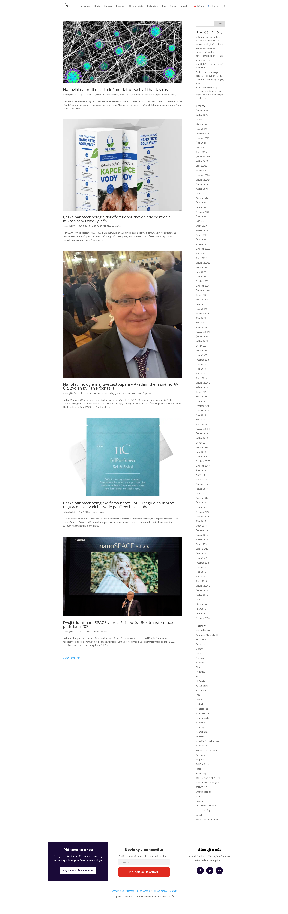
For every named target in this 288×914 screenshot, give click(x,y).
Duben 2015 (202, 599)
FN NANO (122, 393)
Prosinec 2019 (203, 359)
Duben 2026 (202, 119)
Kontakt (173, 890)
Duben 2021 (202, 295)
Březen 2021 (202, 299)
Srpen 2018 (201, 424)
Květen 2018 (202, 438)
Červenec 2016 (203, 530)
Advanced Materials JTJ (105, 393)
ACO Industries (203, 630)
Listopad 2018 (203, 410)
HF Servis (200, 681)
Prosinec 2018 (203, 405)
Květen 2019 (202, 387)
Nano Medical (111, 94)
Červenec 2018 (203, 428)
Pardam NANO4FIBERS (143, 94)
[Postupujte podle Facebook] (200, 870)
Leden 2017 (201, 507)
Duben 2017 (202, 493)
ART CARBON (99, 226)
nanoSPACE (125, 94)
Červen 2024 (202, 184)
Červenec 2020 (203, 332)
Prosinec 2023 (203, 212)
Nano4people (202, 718)
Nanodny (200, 722)
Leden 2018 (201, 456)
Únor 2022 (201, 271)
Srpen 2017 (201, 479)
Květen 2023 (202, 230)
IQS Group (201, 690)
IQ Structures (202, 685)
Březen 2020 (202, 350)
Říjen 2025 (201, 142)
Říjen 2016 (201, 521)
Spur (158, 94)
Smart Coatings (203, 791)
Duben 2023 (202, 235)
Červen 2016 (202, 535)
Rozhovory (201, 773)
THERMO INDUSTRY (206, 805)
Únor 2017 (201, 502)
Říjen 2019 (201, 368)
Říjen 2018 (201, 415)
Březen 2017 (202, 498)
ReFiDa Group (202, 764)
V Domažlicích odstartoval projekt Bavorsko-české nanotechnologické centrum (209, 41)
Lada (198, 694)
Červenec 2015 (203, 585)
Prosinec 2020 (203, 313)
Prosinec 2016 (203, 511)
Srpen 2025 (201, 152)
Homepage (84, 6)
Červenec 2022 (203, 262)
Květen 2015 (202, 595)
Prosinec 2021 (203, 281)
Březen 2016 (202, 548)
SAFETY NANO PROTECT (208, 778)
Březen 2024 (202, 198)
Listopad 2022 (203, 248)
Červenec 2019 (203, 382)
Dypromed (98, 94)
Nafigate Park (202, 708)
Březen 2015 (202, 604)
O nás (97, 6)
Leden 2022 (201, 276)
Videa (173, 6)
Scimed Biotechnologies (207, 782)
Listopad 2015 (203, 567)
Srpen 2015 (201, 581)
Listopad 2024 (203, 175)
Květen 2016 (202, 539)
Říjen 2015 (201, 571)
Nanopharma (202, 731)
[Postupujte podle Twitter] (209, 870)
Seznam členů (118, 890)
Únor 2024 (201, 202)
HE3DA (131, 393)
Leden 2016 (201, 558)
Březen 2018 (202, 447)
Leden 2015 (201, 613)
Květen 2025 (202, 161)
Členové (108, 6)
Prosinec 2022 (203, 244)
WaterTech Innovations (207, 819)
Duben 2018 (202, 442)
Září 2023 (200, 221)
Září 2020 (200, 322)
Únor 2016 (201, 553)
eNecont (200, 662)
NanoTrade (201, 745)
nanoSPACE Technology (207, 741)
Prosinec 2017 (203, 461)
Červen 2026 (202, 110)
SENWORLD (202, 787)
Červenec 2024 (203, 179)
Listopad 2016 (203, 516)
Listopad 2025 (203, 138)
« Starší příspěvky (71, 657)
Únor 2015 (201, 608)
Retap (198, 768)
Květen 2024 (202, 188)
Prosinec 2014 (203, 618)
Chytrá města (136, 6)
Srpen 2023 (201, 225)
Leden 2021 (201, 308)
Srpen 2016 (201, 525)
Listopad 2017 (203, 465)
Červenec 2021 (203, 290)
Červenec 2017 (203, 484)
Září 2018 (200, 419)
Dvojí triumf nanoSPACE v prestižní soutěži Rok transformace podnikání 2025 (118, 624)
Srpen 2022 (201, 258)
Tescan (199, 801)
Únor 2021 (201, 304)
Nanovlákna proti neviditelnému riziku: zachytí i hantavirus (115, 89)
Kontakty (185, 6)
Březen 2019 (202, 396)
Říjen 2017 (201, 470)
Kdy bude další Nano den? (78, 870)
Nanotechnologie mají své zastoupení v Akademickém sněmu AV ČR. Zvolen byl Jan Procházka (120, 386)
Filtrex (199, 667)
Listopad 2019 (203, 364)
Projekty (120, 6)
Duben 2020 (202, 345)
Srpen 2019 (201, 378)
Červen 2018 (202, 433)
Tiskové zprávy (169, 94)
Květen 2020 (202, 341)
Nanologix (201, 727)
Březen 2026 (202, 124)
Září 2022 (200, 253)
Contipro (200, 653)
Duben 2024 (202, 193)
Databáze (152, 6)
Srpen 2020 (201, 327)
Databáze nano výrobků (139, 890)
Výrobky (199, 814)
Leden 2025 (201, 165)
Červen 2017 (202, 488)
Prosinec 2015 (203, 562)
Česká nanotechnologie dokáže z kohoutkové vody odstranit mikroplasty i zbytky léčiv (116, 219)
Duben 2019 (202, 391)
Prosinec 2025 (203, 133)
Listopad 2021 (203, 285)
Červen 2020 (202, 336)
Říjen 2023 (201, 216)
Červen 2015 (202, 590)
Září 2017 (200, 475)
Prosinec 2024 (203, 170)
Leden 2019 (201, 401)
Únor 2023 (201, 239)
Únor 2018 (201, 452)
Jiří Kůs (72, 94)
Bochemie (201, 644)
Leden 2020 (201, 355)
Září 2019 (200, 373)
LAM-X (199, 699)
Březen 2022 (202, 267)
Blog (164, 6)
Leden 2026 (201, 129)
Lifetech (200, 704)
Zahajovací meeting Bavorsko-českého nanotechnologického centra (210, 52)
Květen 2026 (202, 115)
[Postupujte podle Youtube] (219, 870)
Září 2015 (200, 576)
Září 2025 (200, 147)
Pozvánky (200, 755)
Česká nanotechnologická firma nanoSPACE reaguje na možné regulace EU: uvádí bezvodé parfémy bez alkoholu (118, 504)
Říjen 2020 (201, 318)
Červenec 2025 (203, 156)
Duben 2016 (202, 544)
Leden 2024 (201, 207)
